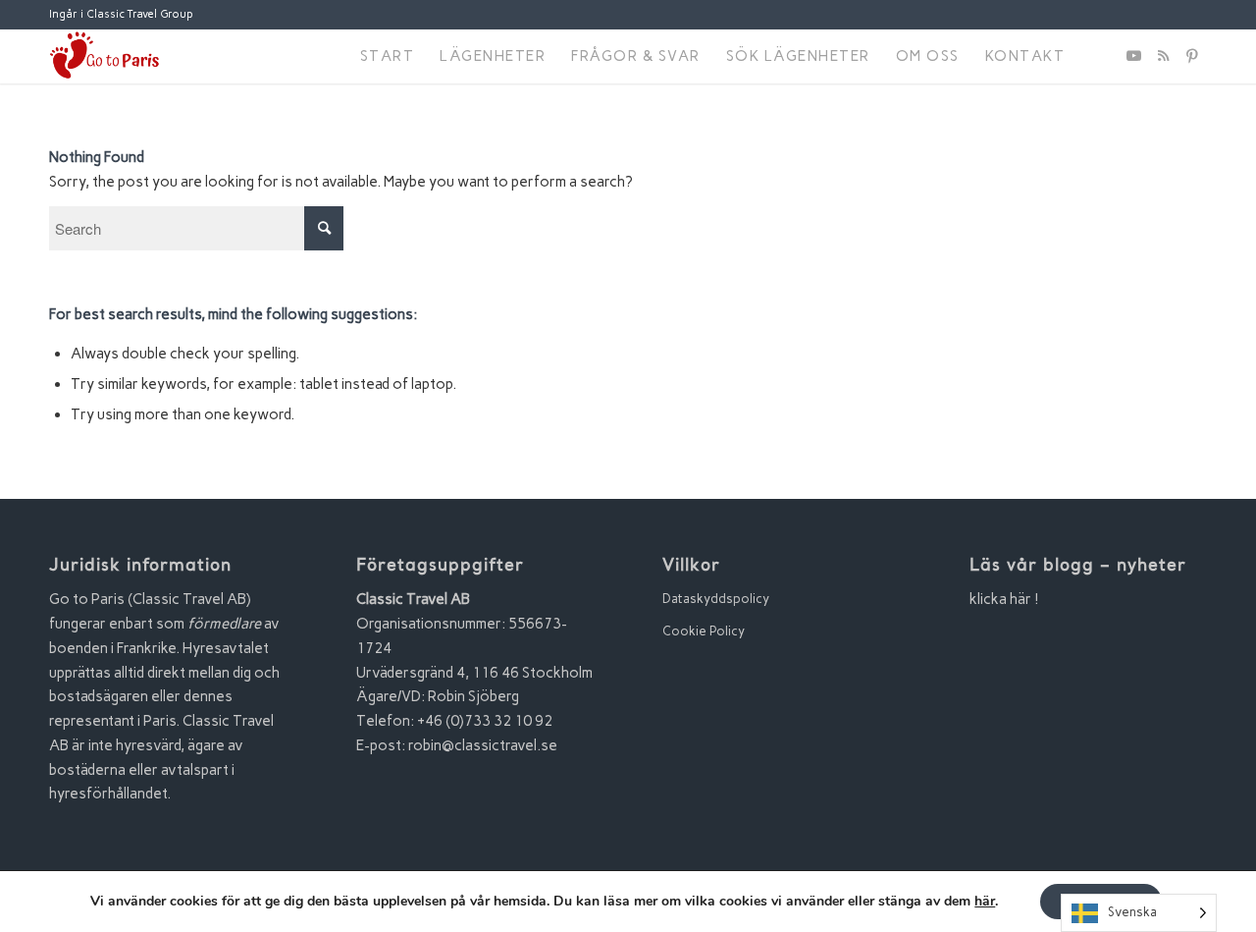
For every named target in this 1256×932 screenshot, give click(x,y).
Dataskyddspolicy (715, 598)
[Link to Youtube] (1133, 56)
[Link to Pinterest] (1192, 56)
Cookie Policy (703, 631)
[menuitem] (387, 56)
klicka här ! (1004, 599)
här (984, 901)
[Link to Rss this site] (1163, 56)
